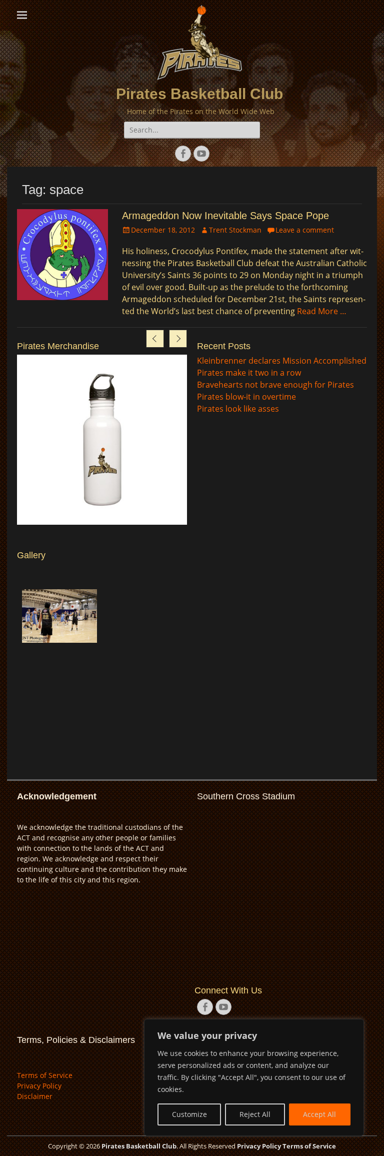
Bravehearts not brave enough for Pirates (275, 384)
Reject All (255, 1114)
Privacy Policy (39, 1085)
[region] (254, 1077)
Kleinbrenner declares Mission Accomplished (281, 360)
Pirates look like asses (238, 408)
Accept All (319, 1114)
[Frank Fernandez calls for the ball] (59, 616)
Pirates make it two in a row (249, 372)
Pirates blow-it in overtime (246, 396)
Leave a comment (305, 230)
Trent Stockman (235, 230)
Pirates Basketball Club (199, 94)
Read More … (321, 311)
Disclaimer (34, 1096)
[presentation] (155, 339)
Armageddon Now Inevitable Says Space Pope (225, 215)
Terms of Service (44, 1075)
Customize (189, 1114)
